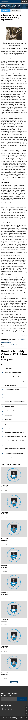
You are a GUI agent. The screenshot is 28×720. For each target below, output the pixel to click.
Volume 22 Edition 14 (4, 647)
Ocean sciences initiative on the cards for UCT (14, 440)
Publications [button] (5, 10)
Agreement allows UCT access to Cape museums (15, 376)
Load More (14, 682)
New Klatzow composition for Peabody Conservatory (15, 436)
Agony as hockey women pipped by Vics (13, 372)
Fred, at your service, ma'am (10, 445)
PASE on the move (8, 419)
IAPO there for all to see (9, 406)
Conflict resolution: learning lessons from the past (15, 381)
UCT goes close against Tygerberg (12, 389)
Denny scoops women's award (11, 427)
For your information (9, 457)
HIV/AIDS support (8, 368)
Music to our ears (8, 415)
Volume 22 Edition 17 (4, 566)
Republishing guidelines (14, 718)
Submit (21, 699)
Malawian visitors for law (10, 410)
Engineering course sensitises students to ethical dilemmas (15, 449)
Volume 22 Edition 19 (4, 513)
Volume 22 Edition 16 (4, 593)
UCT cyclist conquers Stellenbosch (12, 398)
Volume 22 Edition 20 (4, 486)
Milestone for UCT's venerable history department (15, 432)
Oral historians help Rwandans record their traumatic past (15, 424)
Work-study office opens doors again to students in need (15, 402)
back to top (24, 335)
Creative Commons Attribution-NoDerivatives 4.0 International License (13, 341)
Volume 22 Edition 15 (4, 620)
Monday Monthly (16, 10)
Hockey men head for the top (10, 393)
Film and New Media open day (11, 385)
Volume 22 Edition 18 (4, 539)
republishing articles (14, 344)
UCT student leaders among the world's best (14, 453)
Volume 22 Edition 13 (4, 673)
